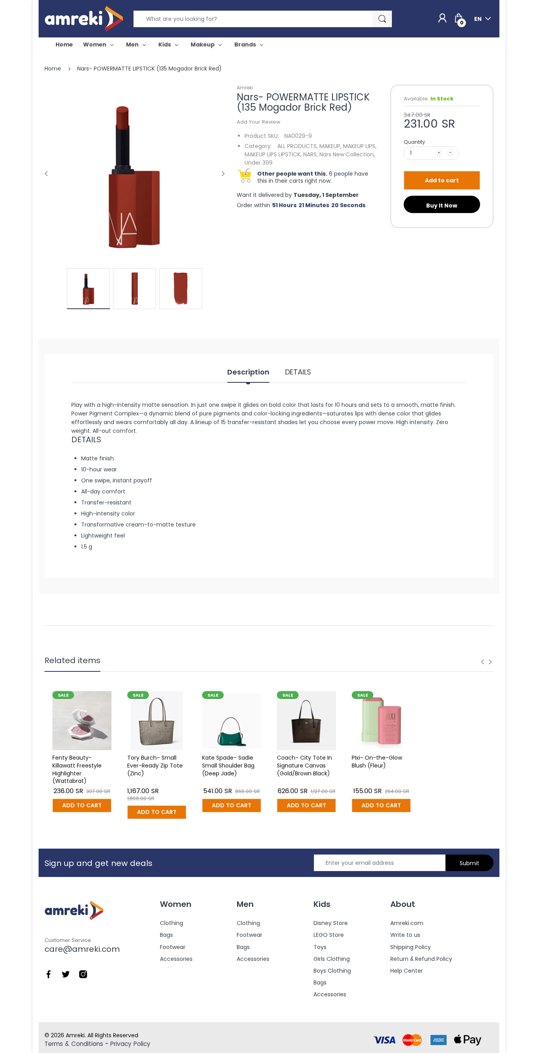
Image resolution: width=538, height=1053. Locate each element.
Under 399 (259, 163)
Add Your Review (258, 122)
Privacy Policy (130, 1044)
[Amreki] (84, 18)
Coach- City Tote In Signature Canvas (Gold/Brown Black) (304, 765)
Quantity (414, 142)
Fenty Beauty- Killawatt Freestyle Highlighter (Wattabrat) (77, 769)
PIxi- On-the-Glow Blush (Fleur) (377, 761)
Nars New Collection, (347, 154)
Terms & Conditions (74, 1044)
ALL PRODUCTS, (297, 146)
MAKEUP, (330, 146)
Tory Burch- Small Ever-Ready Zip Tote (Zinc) (155, 765)
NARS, (310, 154)
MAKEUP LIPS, (360, 146)
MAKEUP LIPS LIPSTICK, (273, 154)
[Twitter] (66, 974)
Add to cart (442, 180)
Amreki (245, 87)
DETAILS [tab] (298, 372)
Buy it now (441, 205)
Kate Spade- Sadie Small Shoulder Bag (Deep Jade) (228, 765)
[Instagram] (83, 974)
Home (53, 68)
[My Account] (442, 18)
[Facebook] (48, 974)
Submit (469, 863)
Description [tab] (248, 372)
